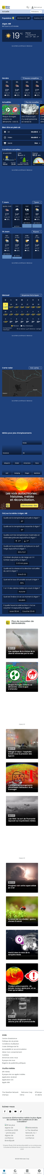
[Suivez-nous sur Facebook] (4, 1111)
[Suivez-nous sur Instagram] (10, 1111)
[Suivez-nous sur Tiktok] (20, 1111)
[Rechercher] (28, 7)
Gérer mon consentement (12, 1052)
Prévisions (35, 12)
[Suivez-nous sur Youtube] (15, 1111)
